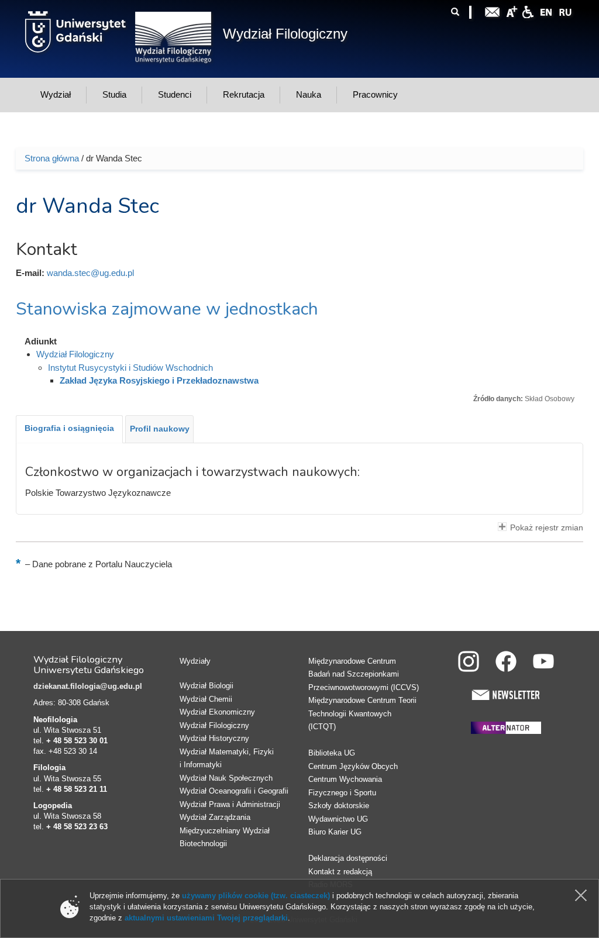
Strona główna (52, 158)
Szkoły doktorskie (338, 805)
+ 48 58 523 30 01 (77, 740)
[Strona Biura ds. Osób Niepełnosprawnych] (527, 11)
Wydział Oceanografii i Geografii (234, 791)
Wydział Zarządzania (215, 817)
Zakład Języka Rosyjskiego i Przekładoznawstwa (159, 380)
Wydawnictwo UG (338, 819)
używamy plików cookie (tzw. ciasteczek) (256, 895)
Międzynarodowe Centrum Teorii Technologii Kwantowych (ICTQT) (362, 713)
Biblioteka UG (331, 753)
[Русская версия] (565, 11)
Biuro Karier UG (335, 831)
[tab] (69, 429)
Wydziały (195, 661)
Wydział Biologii (206, 685)
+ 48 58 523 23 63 (77, 826)
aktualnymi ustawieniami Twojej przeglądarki (206, 917)
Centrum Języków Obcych (353, 766)
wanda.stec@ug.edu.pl (90, 273)
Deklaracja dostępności (347, 858)
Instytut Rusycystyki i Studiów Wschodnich (130, 368)
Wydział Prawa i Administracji (230, 804)
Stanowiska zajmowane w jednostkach (167, 309)
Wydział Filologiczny (285, 34)
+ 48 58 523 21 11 (76, 789)
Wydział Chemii (206, 699)
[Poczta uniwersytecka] (492, 11)
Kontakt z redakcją (340, 871)
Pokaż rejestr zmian (546, 527)
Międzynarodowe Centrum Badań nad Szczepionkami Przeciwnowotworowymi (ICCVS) (363, 674)
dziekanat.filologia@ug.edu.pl (87, 686)
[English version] (546, 11)
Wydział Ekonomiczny (217, 712)
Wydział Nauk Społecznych (226, 778)
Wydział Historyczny (214, 738)
